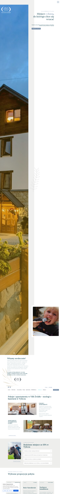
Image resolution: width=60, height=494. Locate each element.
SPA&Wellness (33, 389)
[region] (11, 487)
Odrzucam (10, 490)
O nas (46, 387)
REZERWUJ (56, 389)
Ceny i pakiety (19, 389)
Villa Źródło (13, 389)
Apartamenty (28, 389)
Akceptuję (15, 490)
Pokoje (24, 389)
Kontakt (50, 387)
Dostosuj (5, 490)
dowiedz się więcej (12, 435)
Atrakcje (44, 389)
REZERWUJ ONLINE (36, 28)
